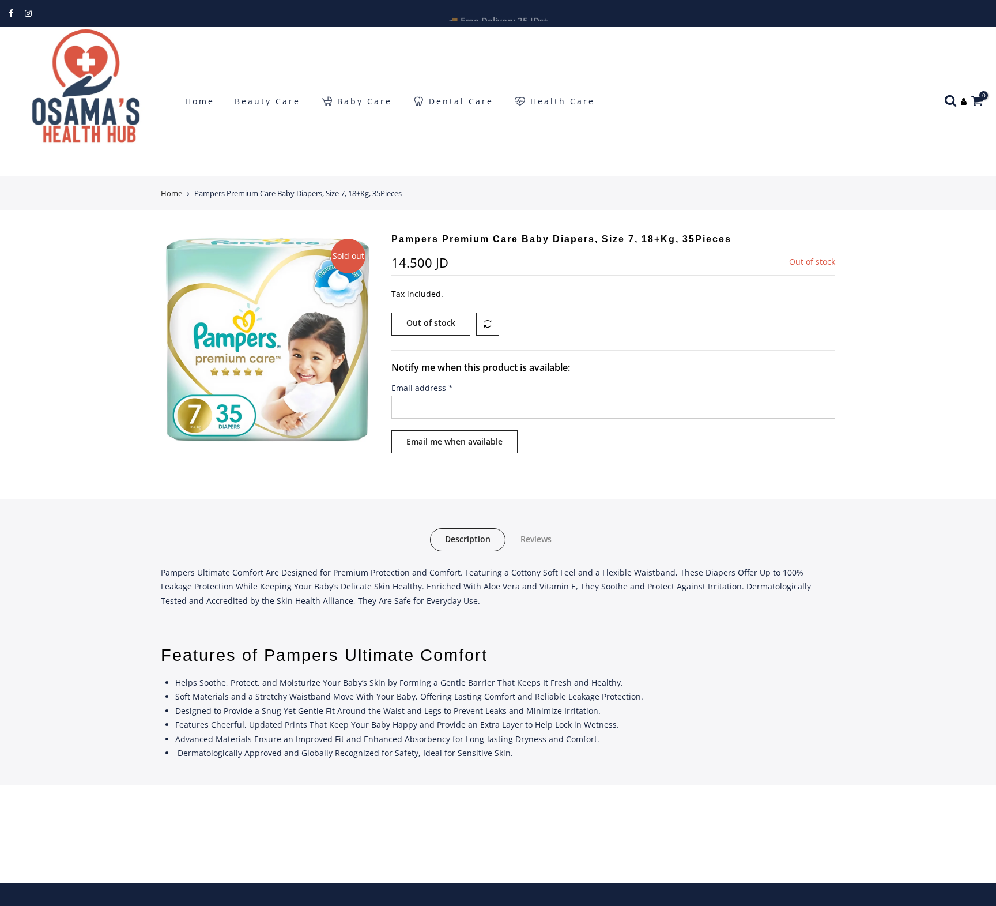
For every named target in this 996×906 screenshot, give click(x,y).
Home (199, 101)
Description (468, 538)
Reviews (536, 538)
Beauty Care (267, 101)
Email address (422, 387)
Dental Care (461, 101)
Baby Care (364, 101)
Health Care (562, 101)
